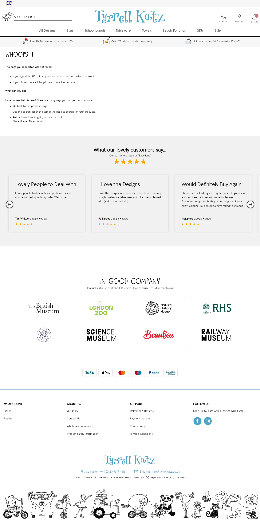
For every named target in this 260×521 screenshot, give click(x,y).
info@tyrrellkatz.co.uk (166, 471)
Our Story (72, 411)
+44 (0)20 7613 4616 (113, 471)
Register (9, 418)
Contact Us (73, 418)
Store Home (20, 121)
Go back (17, 106)
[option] (47, 203)
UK (7, 3)
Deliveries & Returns (142, 411)
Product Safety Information (82, 434)
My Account (36, 121)
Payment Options (140, 418)
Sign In (7, 411)
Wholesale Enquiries (79, 426)
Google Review (38, 218)
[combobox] (43, 17)
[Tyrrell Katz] (130, 16)
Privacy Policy (137, 426)
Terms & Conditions (141, 434)
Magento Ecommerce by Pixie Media (168, 477)
